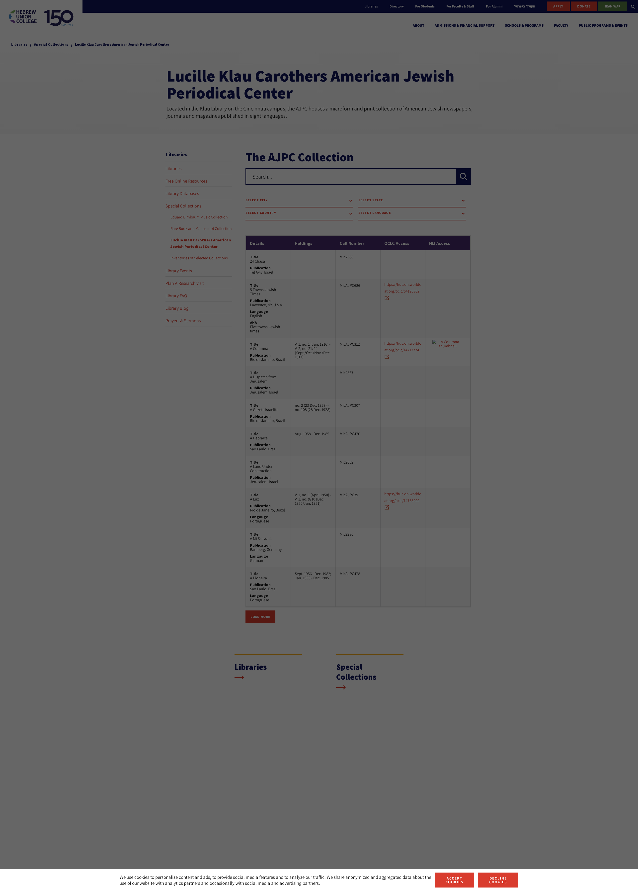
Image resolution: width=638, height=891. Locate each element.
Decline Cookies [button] (498, 880)
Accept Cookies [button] (454, 880)
